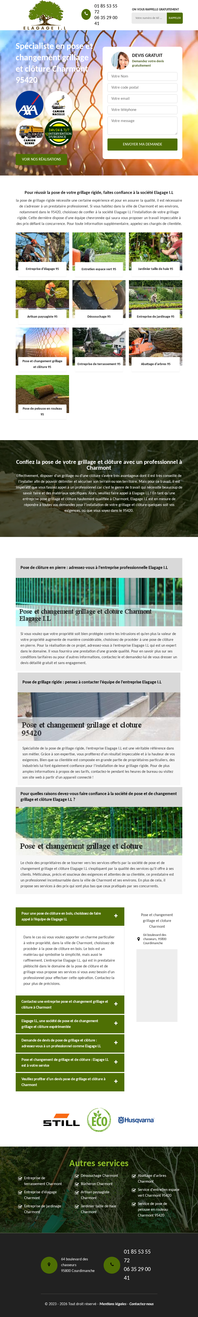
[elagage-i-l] (45, 15)
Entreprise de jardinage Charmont (42, 1209)
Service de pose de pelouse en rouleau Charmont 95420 (153, 1209)
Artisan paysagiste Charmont (95, 1195)
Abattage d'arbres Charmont (152, 1179)
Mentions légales (112, 1304)
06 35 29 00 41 (105, 20)
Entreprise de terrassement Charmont (43, 1181)
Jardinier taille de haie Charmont (98, 1209)
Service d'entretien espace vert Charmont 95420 (158, 1193)
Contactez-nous (141, 1304)
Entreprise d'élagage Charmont (40, 1195)
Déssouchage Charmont (99, 1176)
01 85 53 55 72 (105, 9)
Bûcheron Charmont (97, 1184)
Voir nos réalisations (41, 159)
